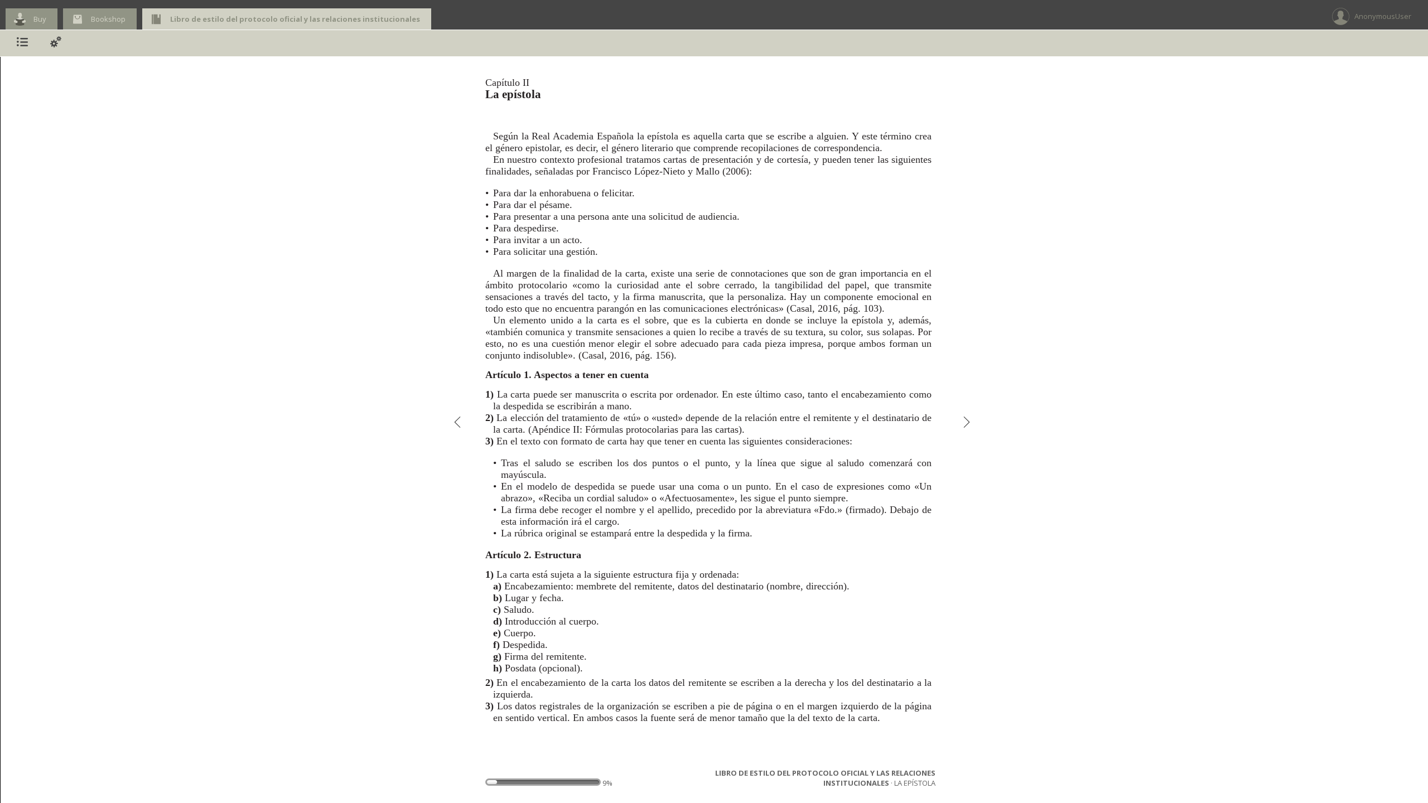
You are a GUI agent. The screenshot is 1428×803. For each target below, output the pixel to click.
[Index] (22, 43)
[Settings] (56, 43)
